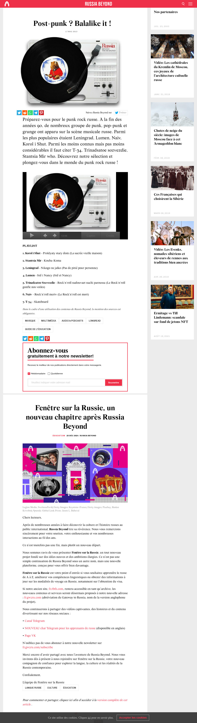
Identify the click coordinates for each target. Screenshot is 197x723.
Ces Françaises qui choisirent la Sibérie (169, 197)
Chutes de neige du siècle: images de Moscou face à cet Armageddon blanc (168, 137)
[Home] (7, 3)
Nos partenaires (166, 12)
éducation (69, 687)
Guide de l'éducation (38, 329)
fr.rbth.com (56, 589)
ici (89, 717)
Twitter (123, 112)
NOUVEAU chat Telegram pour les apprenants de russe (60, 628)
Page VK (30, 635)
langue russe (33, 687)
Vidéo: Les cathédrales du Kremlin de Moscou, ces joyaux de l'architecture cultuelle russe (171, 71)
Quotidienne (57, 373)
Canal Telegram (35, 621)
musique (30, 320)
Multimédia (48, 320)
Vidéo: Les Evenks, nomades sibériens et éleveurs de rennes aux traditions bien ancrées (171, 256)
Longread (95, 320)
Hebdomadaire (38, 373)
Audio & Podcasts (72, 320)
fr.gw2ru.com (32, 597)
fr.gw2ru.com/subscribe (38, 647)
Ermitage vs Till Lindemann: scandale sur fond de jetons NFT (171, 318)
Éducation (59, 436)
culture (52, 687)
